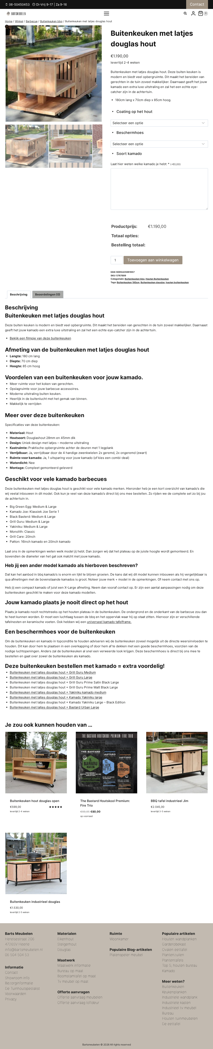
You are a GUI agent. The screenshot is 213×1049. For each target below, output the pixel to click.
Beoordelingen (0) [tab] (47, 294)
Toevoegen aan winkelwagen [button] (32, 823)
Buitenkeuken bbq (135, 279)
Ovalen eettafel (174, 950)
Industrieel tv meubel (179, 1008)
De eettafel (171, 1024)
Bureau (168, 1013)
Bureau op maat (70, 971)
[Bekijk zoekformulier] (185, 13)
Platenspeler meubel (126, 955)
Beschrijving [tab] (18, 294)
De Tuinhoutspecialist (22, 988)
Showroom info (17, 978)
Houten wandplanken (179, 939)
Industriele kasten (176, 1003)
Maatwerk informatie (74, 965)
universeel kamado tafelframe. (109, 622)
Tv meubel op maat (72, 981)
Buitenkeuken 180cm (128, 282)
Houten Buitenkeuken (157, 279)
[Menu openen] (106, 13)
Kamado (168, 971)
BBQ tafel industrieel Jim (169, 801)
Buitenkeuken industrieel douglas (35, 902)
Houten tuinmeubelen (180, 1018)
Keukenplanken (174, 992)
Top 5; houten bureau (179, 965)
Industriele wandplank (179, 997)
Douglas (64, 950)
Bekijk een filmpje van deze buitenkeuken (40, 338)
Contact (197, 4)
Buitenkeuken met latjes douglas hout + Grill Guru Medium (53, 672)
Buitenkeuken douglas (153, 282)
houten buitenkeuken (177, 282)
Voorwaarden (15, 994)
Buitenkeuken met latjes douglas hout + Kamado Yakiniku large (56, 697)
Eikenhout (65, 939)
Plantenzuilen (173, 955)
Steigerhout (67, 944)
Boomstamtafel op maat (76, 976)
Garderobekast (174, 944)
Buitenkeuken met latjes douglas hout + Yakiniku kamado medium (58, 692)
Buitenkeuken (173, 987)
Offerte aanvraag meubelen (80, 997)
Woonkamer (119, 939)
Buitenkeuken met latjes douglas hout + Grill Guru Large (51, 677)
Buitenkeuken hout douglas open (34, 801)
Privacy (11, 999)
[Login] (193, 13)
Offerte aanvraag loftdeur (78, 1003)
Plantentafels (172, 960)
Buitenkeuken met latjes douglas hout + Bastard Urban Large (54, 707)
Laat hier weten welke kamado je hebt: (146, 164)
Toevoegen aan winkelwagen (153, 260)
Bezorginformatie (19, 983)
